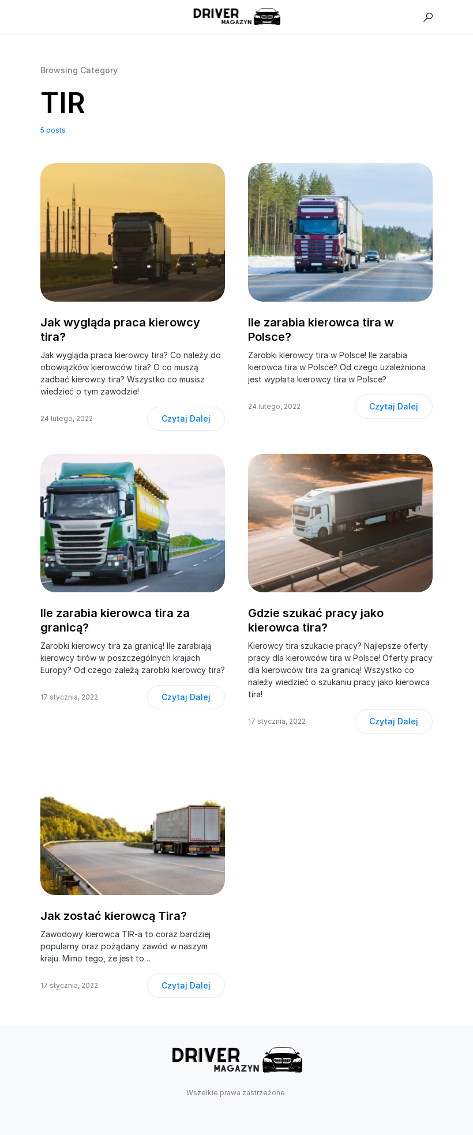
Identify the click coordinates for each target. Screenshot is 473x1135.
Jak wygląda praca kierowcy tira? (120, 329)
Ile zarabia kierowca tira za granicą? (115, 620)
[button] (428, 17)
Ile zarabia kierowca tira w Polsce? (321, 329)
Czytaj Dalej (186, 418)
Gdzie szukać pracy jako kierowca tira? (316, 620)
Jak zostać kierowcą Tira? (113, 916)
